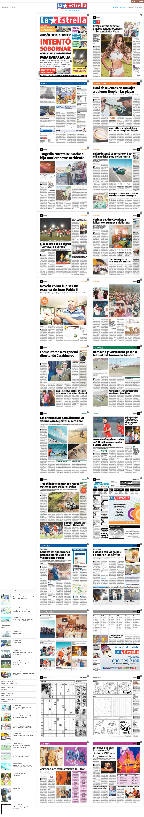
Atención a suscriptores (120, 7)
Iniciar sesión (138, 7)
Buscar (13, 7)
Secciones (5, 7)
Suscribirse (131, 7)
